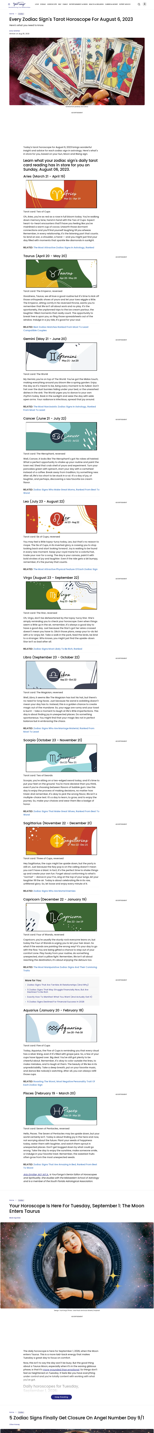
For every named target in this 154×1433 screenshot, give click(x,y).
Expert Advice (124, 4)
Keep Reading (61, 1397)
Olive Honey (14, 1424)
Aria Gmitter (14, 31)
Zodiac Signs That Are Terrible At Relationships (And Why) (58, 985)
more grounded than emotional (61, 1369)
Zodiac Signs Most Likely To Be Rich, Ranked (57, 648)
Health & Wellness (96, 4)
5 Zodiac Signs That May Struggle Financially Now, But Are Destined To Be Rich (57, 990)
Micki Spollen (15, 1218)
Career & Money (111, 4)
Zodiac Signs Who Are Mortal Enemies (54, 891)
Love (37, 4)
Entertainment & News (78, 4)
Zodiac (43, 4)
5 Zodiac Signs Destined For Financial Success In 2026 (55, 1001)
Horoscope (52, 4)
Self (59, 4)
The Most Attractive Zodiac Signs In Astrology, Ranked (63, 247)
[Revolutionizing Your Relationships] (19, 4)
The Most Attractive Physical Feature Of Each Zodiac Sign (65, 569)
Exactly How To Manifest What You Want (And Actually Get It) (59, 997)
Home (11, 14)
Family (65, 4)
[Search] (138, 3)
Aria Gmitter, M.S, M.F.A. (35, 1174)
